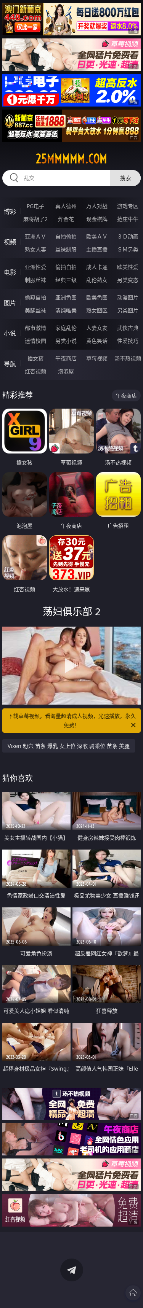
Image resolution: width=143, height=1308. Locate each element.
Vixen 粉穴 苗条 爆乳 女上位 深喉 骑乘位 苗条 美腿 (69, 745)
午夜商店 (66, 358)
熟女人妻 (35, 249)
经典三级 (66, 279)
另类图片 (127, 310)
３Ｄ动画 (127, 236)
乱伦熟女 (97, 279)
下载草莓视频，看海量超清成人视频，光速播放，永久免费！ (72, 720)
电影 (10, 272)
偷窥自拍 (35, 297)
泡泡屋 (66, 371)
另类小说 (66, 340)
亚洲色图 (66, 297)
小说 (10, 333)
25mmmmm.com (71, 158)
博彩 (10, 211)
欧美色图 (97, 297)
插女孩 (35, 358)
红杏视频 (35, 371)
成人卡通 (97, 267)
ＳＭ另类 (127, 249)
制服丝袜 (35, 279)
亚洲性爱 (35, 267)
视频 (10, 242)
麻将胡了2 (35, 219)
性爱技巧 (127, 340)
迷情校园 (35, 340)
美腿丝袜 (35, 310)
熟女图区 (97, 310)
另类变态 (127, 279)
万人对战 (97, 206)
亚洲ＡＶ (35, 236)
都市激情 (35, 327)
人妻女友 (97, 327)
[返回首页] (133, 1292)
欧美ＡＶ (97, 236)
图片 (10, 303)
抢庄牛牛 (127, 219)
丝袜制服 (66, 249)
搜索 (125, 177)
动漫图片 (127, 297)
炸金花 (66, 219)
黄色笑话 (97, 340)
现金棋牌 (97, 219)
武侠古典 (127, 327)
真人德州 (66, 206)
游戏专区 (127, 206)
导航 (10, 364)
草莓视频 (97, 358)
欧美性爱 (127, 267)
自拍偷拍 (66, 236)
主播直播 (97, 249)
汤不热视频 (127, 358)
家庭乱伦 (66, 327)
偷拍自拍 (66, 267)
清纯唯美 (66, 310)
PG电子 (35, 206)
